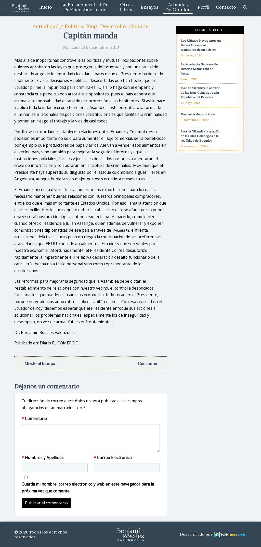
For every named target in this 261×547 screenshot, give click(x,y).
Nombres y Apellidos (43, 457)
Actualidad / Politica (58, 26)
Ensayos (150, 7)
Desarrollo (113, 26)
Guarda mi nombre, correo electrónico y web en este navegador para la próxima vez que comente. (88, 487)
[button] (245, 7)
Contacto (226, 7)
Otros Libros (127, 7)
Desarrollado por (196, 534)
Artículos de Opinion (178, 7)
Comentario (34, 418)
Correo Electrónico (113, 457)
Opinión (139, 26)
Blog (91, 26)
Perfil (203, 7)
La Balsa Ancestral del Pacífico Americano (85, 7)
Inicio (45, 7)
